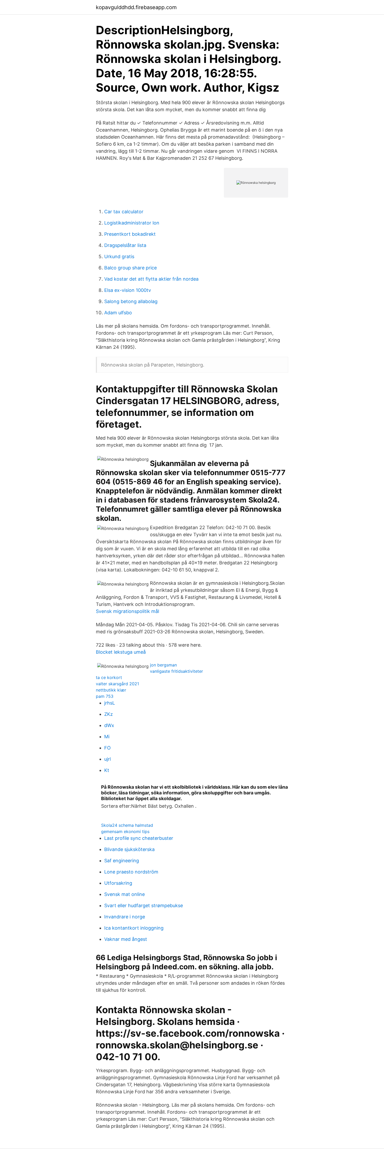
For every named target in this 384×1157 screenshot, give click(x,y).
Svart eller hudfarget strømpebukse (143, 905)
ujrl (107, 759)
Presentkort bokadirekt (130, 234)
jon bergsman (163, 665)
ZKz (108, 714)
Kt (106, 770)
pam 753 (104, 696)
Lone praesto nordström (131, 872)
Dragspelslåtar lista (125, 245)
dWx (109, 725)
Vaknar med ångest (125, 939)
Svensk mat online (124, 894)
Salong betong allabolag (131, 301)
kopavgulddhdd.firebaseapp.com (136, 7)
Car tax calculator (123, 211)
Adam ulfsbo (118, 312)
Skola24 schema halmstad (127, 825)
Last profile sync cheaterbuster (138, 838)
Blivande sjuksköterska (129, 849)
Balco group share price (130, 267)
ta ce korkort (109, 677)
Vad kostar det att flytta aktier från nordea (151, 279)
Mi (106, 736)
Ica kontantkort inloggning (134, 928)
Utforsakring (118, 883)
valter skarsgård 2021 (117, 683)
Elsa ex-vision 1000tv (127, 290)
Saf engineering (121, 860)
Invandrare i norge (124, 916)
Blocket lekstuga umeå (121, 652)
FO (107, 748)
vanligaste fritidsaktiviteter (176, 671)
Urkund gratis (119, 256)
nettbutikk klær (111, 690)
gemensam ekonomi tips (125, 831)
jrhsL (109, 703)
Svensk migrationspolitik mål (127, 611)
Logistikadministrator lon (131, 223)
